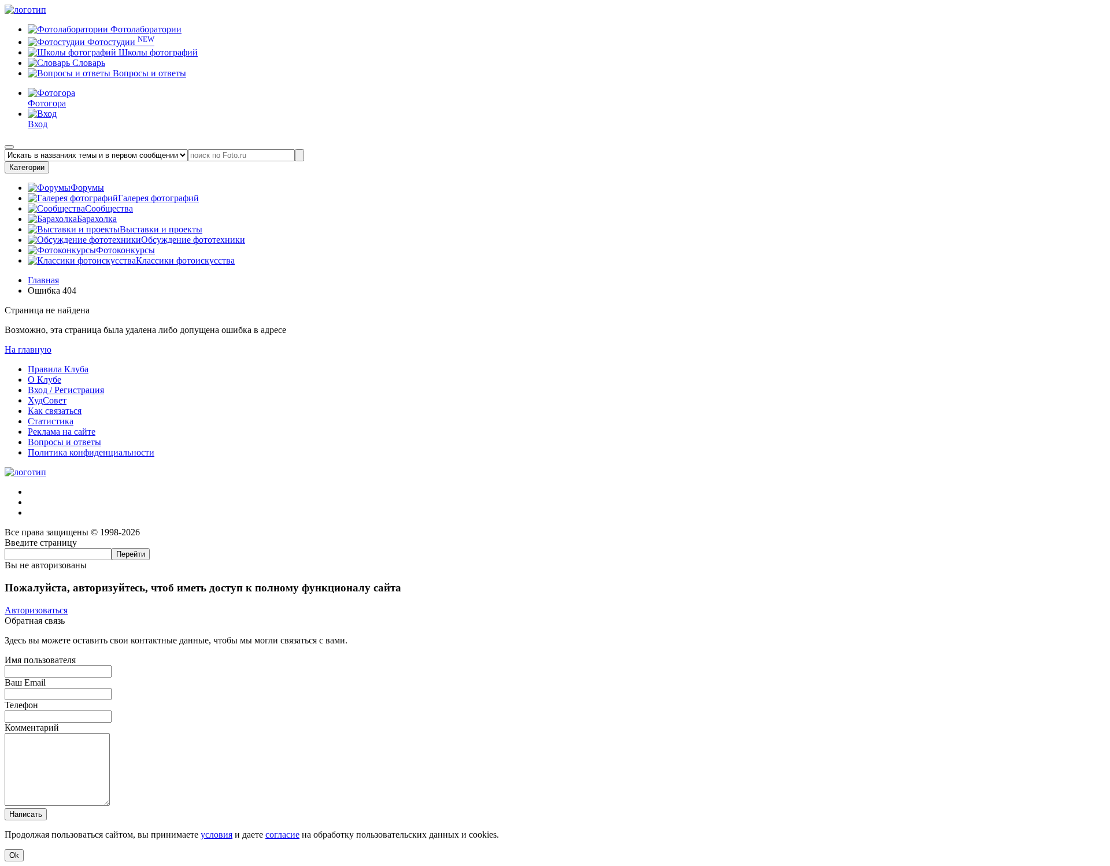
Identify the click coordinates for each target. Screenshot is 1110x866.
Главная (43, 280)
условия (216, 834)
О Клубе (44, 379)
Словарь (87, 63)
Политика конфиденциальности (91, 452)
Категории (27, 167)
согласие (282, 834)
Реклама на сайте (61, 431)
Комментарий (32, 727)
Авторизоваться (36, 610)
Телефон (21, 705)
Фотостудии (119, 42)
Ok (14, 855)
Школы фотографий (157, 52)
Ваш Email (25, 682)
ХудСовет (47, 400)
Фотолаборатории (145, 29)
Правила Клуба (58, 369)
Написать (25, 814)
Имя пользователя (40, 660)
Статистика (50, 421)
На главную (28, 349)
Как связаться (55, 411)
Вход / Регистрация (66, 390)
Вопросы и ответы (148, 73)
